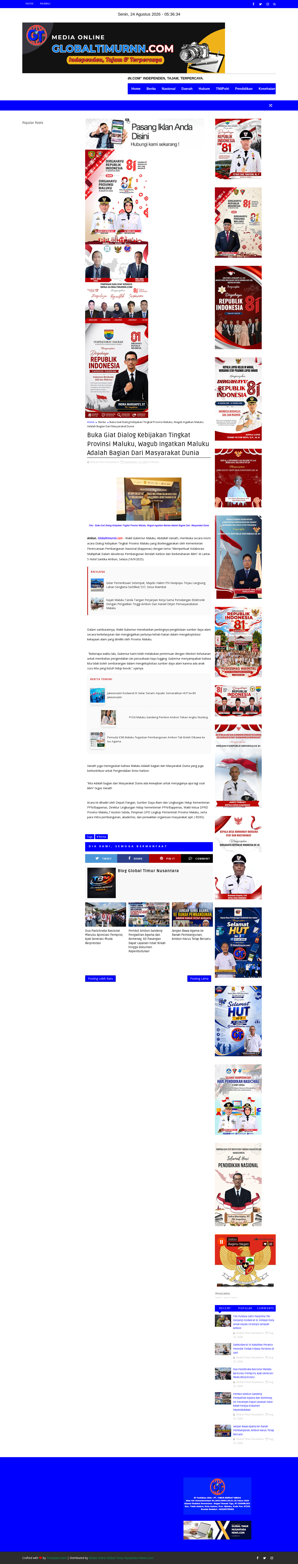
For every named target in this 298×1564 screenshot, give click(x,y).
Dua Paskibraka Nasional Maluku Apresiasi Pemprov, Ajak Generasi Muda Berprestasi (104, 937)
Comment (202, 858)
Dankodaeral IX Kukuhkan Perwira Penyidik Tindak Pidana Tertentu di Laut (253, 1348)
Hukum (204, 88)
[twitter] (260, 4)
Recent (225, 1308)
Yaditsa (218, 1297)
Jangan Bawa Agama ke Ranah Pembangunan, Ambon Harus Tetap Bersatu (191, 935)
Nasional (168, 88)
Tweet (107, 858)
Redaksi (45, 3)
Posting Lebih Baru (100, 978)
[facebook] (253, 4)
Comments (265, 1308)
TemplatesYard (56, 1558)
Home (29, 3)
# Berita (101, 836)
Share (138, 858)
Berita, (155, 462)
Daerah (187, 88)
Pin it (170, 858)
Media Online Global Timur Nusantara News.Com (121, 1558)
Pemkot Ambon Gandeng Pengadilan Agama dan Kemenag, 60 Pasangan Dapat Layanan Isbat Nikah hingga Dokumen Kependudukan (147, 941)
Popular (245, 1308)
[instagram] (268, 4)
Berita (151, 88)
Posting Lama (199, 978)
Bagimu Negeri (230, 1297)
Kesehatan (267, 88)
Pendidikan (244, 88)
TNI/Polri (222, 88)
